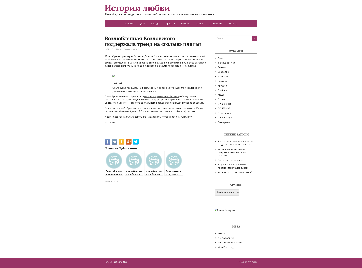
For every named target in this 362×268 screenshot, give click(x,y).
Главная (129, 23)
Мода (199, 23)
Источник (110, 122)
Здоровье (223, 71)
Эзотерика (224, 122)
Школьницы (225, 117)
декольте (114, 181)
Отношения (215, 23)
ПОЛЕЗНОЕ (224, 108)
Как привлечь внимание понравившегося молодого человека (233, 152)
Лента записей (226, 237)
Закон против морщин (230, 160)
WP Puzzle (252, 262)
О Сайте (232, 23)
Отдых (221, 99)
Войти (221, 233)
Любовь (185, 23)
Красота (170, 23)
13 (120, 82)
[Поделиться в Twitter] (136, 142)
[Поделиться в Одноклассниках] (121, 142)
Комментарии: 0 (130, 49)
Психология (224, 113)
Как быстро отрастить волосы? (235, 172)
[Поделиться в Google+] (129, 142)
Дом (142, 23)
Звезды (155, 23)
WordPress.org (226, 247)
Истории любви (137, 7)
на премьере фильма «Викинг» (161, 96)
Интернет (223, 76)
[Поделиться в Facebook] (107, 142)
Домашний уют (226, 62)
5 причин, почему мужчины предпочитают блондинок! (233, 166)
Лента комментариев (230, 242)
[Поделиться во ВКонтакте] (114, 142)
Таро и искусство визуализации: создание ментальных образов (236, 143)
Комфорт (223, 81)
